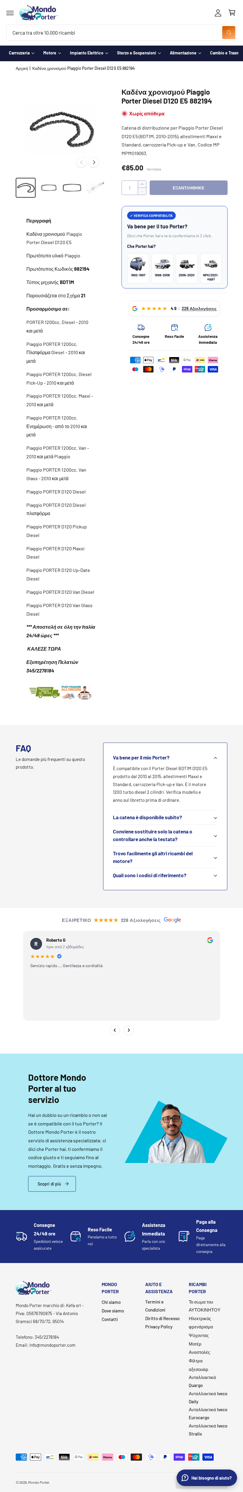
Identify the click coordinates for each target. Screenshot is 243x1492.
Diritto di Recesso (162, 1318)
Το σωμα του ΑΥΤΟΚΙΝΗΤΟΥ (204, 1305)
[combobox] (121, 33)
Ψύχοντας (199, 1335)
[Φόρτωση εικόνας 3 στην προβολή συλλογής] (72, 188)
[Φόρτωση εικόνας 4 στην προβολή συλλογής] (95, 188)
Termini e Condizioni (155, 1305)
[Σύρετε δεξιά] (93, 162)
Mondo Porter (38, 1482)
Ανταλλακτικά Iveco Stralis (208, 1429)
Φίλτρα (196, 1360)
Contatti (110, 1319)
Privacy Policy (158, 1326)
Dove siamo (113, 1310)
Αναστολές (199, 1352)
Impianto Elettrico (86, 52)
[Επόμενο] (129, 1030)
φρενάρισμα (201, 1326)
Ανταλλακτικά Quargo (202, 1381)
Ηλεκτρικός (200, 1318)
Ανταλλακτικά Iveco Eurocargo (208, 1413)
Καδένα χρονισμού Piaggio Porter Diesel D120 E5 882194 (83, 68)
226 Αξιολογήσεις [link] (199, 308)
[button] (10, 13)
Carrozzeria (19, 52)
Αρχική (22, 68)
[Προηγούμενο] (114, 1030)
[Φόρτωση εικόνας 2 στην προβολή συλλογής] (49, 188)
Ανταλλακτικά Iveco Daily (208, 1397)
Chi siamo (111, 1302)
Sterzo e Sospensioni (136, 52)
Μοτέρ (195, 1343)
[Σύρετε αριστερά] (81, 162)
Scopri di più (49, 1183)
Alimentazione (183, 52)
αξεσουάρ (198, 1369)
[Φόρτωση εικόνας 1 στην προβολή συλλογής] (26, 188)
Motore (49, 52)
